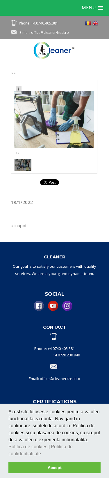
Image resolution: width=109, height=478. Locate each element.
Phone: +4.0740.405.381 (38, 23)
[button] (43, 454)
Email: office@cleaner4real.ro (54, 378)
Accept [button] (55, 467)
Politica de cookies (28, 446)
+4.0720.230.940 (66, 355)
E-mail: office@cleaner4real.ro (44, 32)
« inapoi (18, 225)
